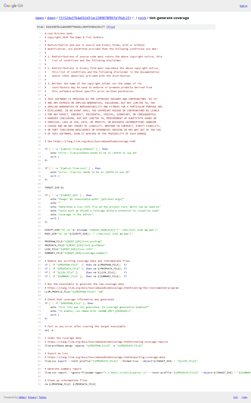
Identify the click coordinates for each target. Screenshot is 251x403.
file (111, 26)
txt (235, 397)
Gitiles (22, 397)
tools (142, 18)
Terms (42, 397)
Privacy (32, 397)
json (244, 397)
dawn (39, 18)
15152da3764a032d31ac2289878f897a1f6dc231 (95, 18)
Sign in (243, 6)
